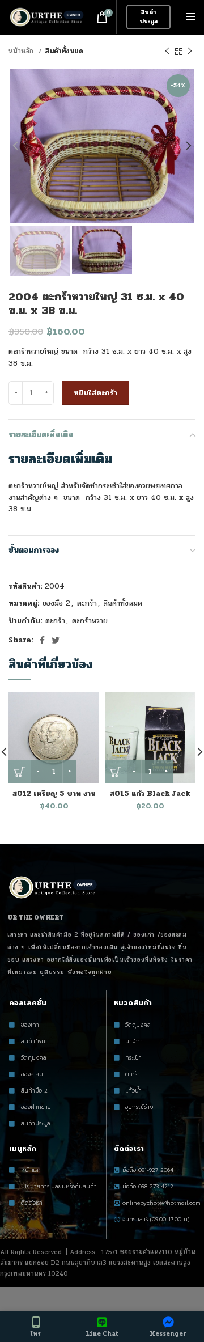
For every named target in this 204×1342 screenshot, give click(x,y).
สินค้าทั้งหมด (64, 51)
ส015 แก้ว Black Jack (150, 793)
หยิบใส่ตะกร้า (95, 393)
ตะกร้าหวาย (90, 620)
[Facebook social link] (42, 640)
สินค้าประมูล (148, 16)
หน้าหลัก (22, 51)
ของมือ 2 (56, 603)
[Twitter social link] (55, 640)
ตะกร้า (87, 603)
